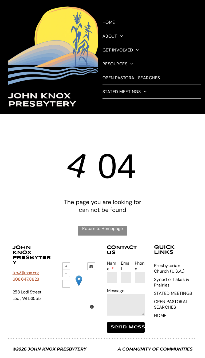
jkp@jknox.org (26, 273)
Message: (116, 290)
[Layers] (91, 266)
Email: (126, 266)
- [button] (66, 273)
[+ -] (79, 286)
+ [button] (66, 266)
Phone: (139, 266)
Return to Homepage (102, 228)
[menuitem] (151, 22)
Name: (111, 266)
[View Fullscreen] (66, 283)
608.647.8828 (26, 279)
